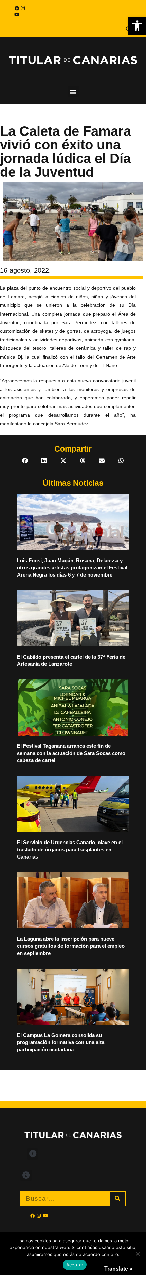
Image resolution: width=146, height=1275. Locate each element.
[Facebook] (17, 8)
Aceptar (75, 1265)
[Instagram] (23, 8)
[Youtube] (17, 14)
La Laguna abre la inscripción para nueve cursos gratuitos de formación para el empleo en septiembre (71, 946)
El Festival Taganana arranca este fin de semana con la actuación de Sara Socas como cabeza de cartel (71, 753)
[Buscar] (117, 1199)
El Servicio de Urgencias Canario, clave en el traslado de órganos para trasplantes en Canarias (70, 849)
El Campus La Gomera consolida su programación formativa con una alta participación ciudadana (60, 1042)
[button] (137, 26)
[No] (137, 1253)
